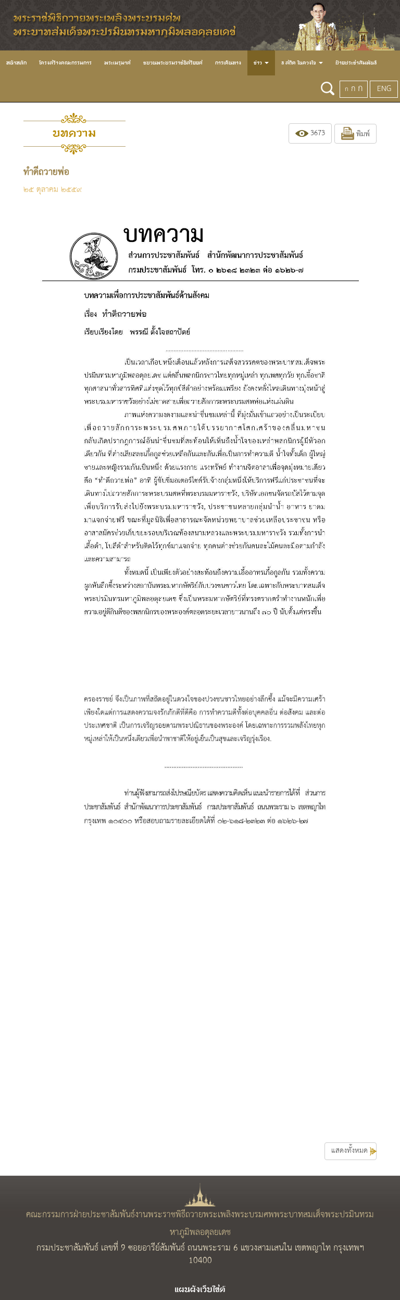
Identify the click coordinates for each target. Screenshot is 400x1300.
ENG (384, 89)
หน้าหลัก (16, 63)
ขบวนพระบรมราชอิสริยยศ (173, 63)
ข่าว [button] (259, 63)
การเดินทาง (228, 63)
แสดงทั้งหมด (350, 1151)
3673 (316, 133)
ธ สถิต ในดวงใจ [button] (299, 63)
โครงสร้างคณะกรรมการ (65, 63)
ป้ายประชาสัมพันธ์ (356, 63)
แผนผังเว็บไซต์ (200, 1289)
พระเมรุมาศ (117, 63)
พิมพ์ (362, 134)
